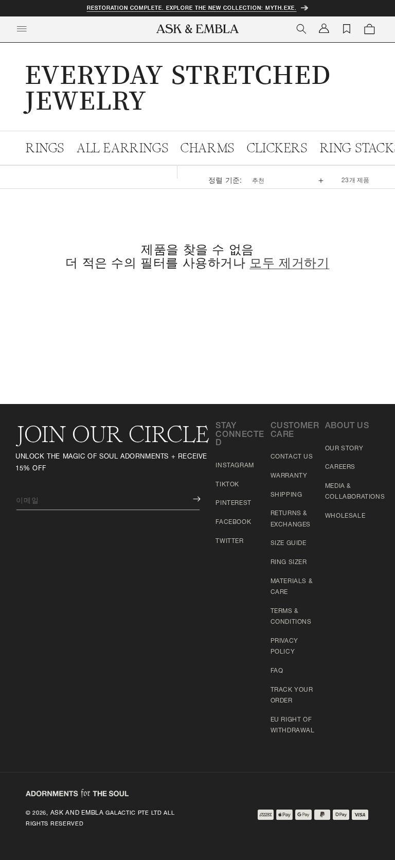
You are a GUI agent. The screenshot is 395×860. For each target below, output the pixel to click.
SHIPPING (286, 495)
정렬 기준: (225, 181)
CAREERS (340, 467)
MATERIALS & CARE (292, 587)
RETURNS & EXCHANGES (291, 519)
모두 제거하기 (289, 264)
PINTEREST (233, 503)
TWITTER (229, 541)
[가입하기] (189, 499)
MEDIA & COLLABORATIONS (355, 492)
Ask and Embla (77, 813)
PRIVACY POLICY (284, 647)
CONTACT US (292, 457)
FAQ (277, 671)
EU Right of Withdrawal (293, 725)
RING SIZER (289, 562)
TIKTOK (227, 485)
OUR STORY (344, 449)
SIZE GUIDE (289, 543)
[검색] (301, 28)
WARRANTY (289, 476)
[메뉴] (21, 28)
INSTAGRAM (235, 466)
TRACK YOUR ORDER (292, 696)
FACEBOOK (233, 522)
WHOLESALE (345, 516)
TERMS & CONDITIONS (291, 617)
